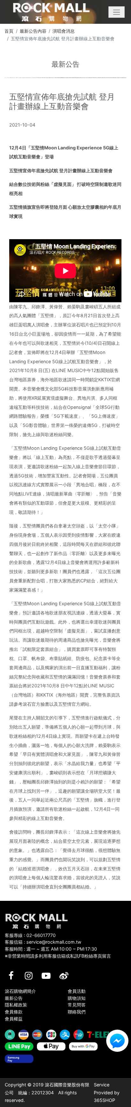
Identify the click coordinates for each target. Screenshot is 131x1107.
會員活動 (77, 991)
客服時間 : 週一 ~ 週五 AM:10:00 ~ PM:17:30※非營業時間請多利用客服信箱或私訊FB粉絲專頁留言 (58, 952)
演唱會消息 (63, 31)
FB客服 (117, 1041)
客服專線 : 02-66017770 (30, 935)
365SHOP (104, 1100)
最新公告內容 (33, 31)
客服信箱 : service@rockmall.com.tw (43, 942)
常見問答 (77, 1004)
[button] (116, 12)
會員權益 (14, 1018)
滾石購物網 (51, 12)
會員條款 (14, 1011)
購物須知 (77, 998)
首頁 (8, 31)
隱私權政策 (16, 1004)
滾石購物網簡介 (20, 991)
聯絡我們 (77, 1011)
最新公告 (14, 998)
